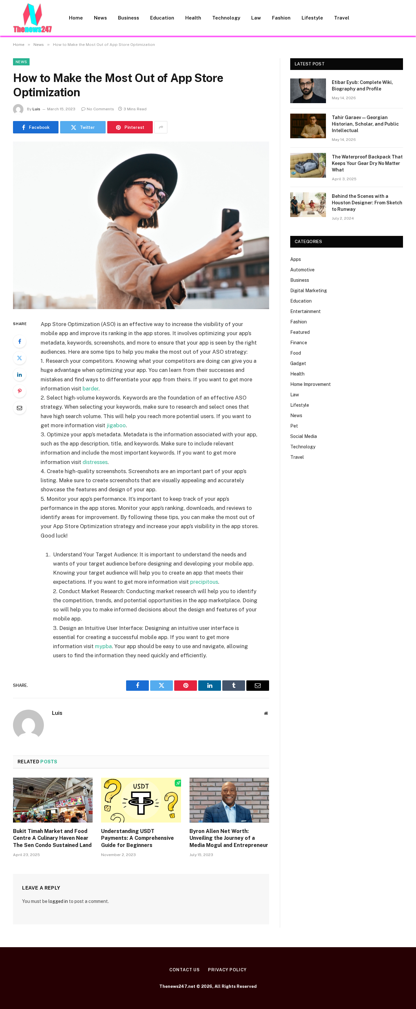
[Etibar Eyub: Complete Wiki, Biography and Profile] (308, 90)
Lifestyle (312, 17)
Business (128, 17)
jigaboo (116, 425)
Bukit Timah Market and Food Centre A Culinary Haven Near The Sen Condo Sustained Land (52, 838)
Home (76, 17)
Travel (341, 17)
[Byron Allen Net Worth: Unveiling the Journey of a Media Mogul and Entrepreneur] (229, 800)
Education (162, 17)
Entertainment (305, 311)
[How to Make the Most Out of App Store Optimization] (141, 225)
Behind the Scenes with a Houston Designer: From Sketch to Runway (367, 203)
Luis (36, 109)
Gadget (298, 363)
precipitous (204, 582)
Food (295, 353)
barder (90, 388)
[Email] (19, 407)
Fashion (281, 17)
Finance (298, 342)
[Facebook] (19, 341)
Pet (294, 426)
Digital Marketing (308, 290)
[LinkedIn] (19, 374)
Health (193, 17)
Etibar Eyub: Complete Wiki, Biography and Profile (362, 85)
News (100, 17)
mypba (103, 646)
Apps (295, 259)
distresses (95, 462)
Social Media (303, 436)
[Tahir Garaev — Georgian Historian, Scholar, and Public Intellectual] (308, 126)
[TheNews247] (32, 18)
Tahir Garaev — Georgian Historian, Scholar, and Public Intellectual (365, 124)
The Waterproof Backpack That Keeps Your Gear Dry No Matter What (367, 163)
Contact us (184, 969)
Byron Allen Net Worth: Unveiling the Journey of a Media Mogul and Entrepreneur (228, 838)
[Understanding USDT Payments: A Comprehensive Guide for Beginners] (141, 800)
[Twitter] (19, 357)
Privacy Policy (227, 969)
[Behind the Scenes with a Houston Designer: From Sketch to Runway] (308, 204)
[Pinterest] (19, 391)
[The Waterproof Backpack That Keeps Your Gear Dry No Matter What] (308, 165)
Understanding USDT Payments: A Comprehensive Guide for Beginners (137, 838)
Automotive (302, 269)
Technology (226, 17)
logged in (58, 901)
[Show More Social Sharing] (160, 127)
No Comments (100, 109)
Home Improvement (310, 384)
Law (256, 17)
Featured (300, 332)
